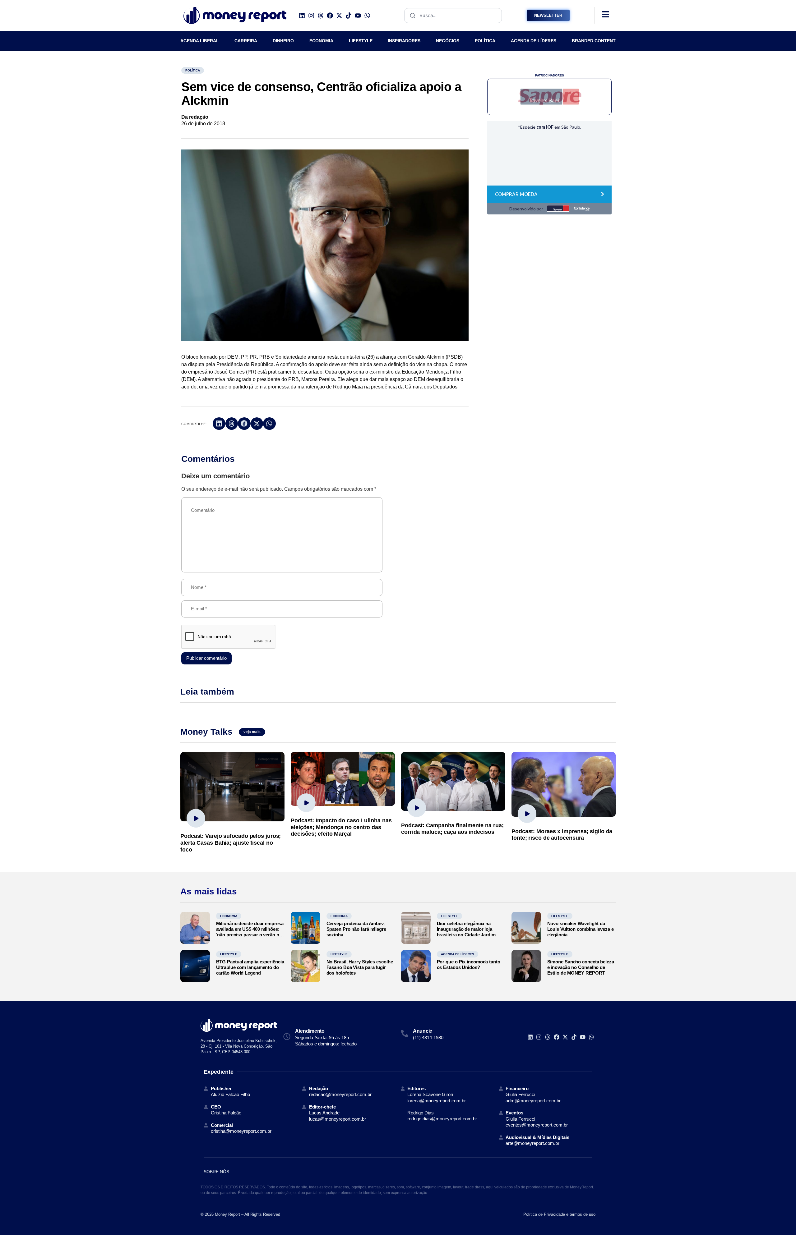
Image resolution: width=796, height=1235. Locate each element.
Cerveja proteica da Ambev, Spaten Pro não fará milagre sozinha (356, 929)
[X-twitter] (339, 15)
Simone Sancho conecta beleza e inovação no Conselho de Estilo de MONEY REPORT (580, 967)
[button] (219, 423)
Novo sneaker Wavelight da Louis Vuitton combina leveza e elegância (580, 929)
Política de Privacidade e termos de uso (559, 1214)
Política (192, 70)
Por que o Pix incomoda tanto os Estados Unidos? (468, 964)
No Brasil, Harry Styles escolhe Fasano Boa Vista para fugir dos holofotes (359, 967)
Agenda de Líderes (457, 954)
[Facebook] (330, 15)
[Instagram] (311, 15)
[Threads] (320, 15)
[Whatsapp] (367, 15)
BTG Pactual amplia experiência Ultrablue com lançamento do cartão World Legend (250, 967)
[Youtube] (358, 15)
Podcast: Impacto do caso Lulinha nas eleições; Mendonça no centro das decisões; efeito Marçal (341, 827)
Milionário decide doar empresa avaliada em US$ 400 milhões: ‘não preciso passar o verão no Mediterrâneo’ (250, 932)
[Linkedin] (302, 15)
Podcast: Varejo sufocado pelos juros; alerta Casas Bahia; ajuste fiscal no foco (230, 842)
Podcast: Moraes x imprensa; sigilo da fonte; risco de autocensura (561, 834)
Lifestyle (449, 916)
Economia (228, 916)
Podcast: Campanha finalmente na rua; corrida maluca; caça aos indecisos (452, 828)
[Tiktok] (348, 15)
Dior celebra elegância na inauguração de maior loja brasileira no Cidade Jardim (466, 929)
